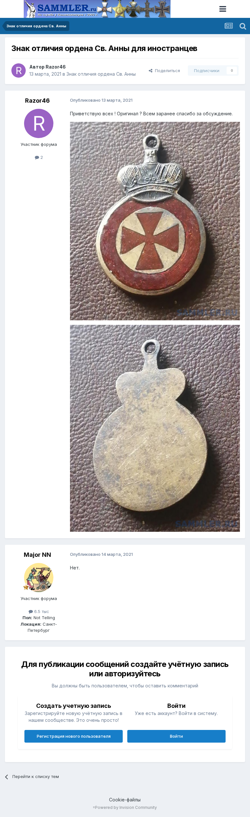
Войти (176, 736)
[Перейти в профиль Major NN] (38, 577)
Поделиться (166, 70)
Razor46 (56, 67)
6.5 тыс (41, 611)
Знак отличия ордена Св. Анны (101, 74)
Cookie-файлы (125, 799)
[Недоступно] (155, 220)
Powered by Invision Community (126, 807)
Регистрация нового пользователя (74, 736)
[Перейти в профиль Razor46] (18, 70)
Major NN (37, 554)
